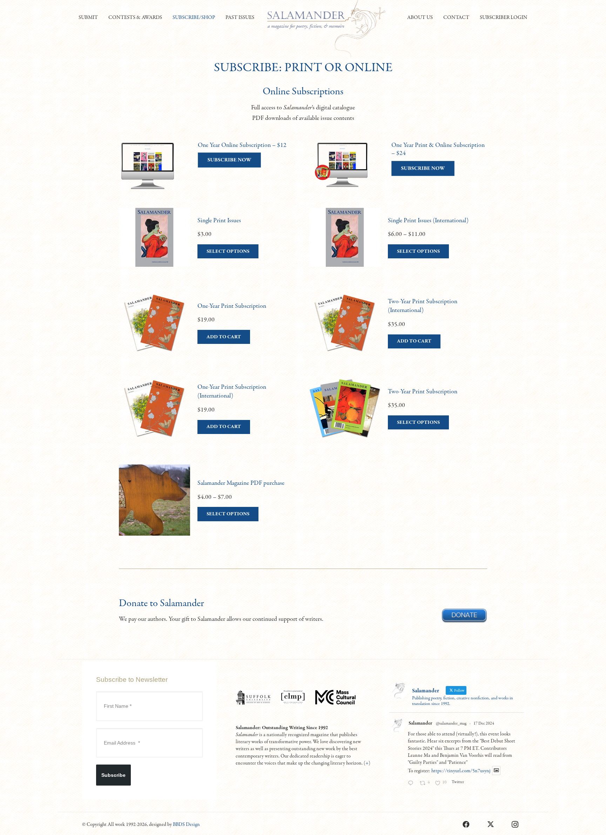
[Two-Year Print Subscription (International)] (398, 329)
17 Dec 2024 (483, 723)
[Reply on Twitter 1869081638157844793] (412, 784)
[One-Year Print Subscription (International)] (208, 415)
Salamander (420, 723)
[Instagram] (515, 824)
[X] (490, 824)
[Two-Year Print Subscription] (398, 415)
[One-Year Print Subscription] (208, 329)
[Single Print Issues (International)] (398, 244)
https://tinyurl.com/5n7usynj (460, 770)
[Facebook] (466, 824)
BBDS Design (186, 824)
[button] (101, 17)
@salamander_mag (451, 723)
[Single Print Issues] (208, 244)
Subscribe (113, 775)
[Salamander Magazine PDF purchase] (208, 507)
